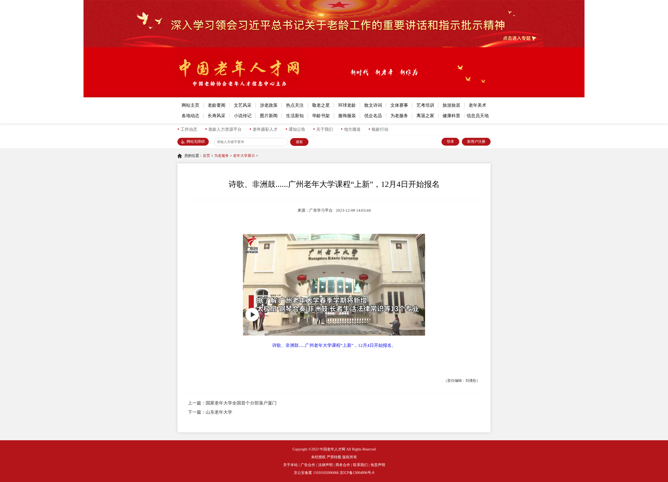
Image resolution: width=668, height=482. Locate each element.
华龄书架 (321, 115)
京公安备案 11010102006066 (316, 473)
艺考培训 (425, 105)
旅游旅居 (451, 105)
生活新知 (295, 115)
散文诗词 (373, 105)
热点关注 (295, 105)
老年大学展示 (244, 156)
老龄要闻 (216, 105)
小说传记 (243, 115)
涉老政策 (269, 105)
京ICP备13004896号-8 (357, 473)
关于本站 (290, 465)
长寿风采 (216, 115)
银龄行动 (380, 129)
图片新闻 (269, 115)
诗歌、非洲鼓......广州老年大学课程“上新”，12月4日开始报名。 (334, 345)
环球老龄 (347, 105)
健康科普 (451, 115)
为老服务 (399, 115)
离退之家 (425, 115)
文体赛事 (399, 105)
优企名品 (373, 115)
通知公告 (297, 129)
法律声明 (325, 465)
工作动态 (189, 129)
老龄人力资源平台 (225, 129)
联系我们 (360, 465)
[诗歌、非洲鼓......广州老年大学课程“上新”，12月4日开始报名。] (334, 285)
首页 (206, 156)
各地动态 (190, 115)
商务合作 (343, 465)
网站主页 (190, 105)
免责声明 (378, 465)
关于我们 (324, 129)
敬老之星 (321, 105)
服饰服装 (347, 115)
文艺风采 (243, 105)
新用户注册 (476, 142)
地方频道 (352, 129)
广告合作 (308, 465)
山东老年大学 (219, 412)
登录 (450, 142)
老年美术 (477, 105)
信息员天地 (478, 115)
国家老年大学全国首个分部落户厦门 (241, 403)
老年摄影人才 (265, 129)
